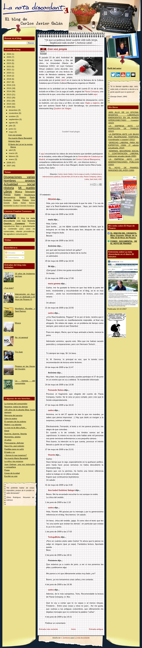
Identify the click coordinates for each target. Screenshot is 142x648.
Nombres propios (19, 180)
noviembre (14, 113)
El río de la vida (77, 177)
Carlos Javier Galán (65, 174)
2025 (9, 57)
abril (11, 150)
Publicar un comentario (55, 623)
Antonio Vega (14, 141)
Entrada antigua (96, 629)
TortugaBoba (54, 537)
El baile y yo (9, 452)
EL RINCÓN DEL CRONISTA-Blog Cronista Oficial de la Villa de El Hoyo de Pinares (123, 235)
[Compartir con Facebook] (100, 184)
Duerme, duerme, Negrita (15, 434)
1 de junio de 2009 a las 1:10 (58, 502)
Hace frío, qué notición (14, 446)
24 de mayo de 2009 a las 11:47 (59, 367)
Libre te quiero (10, 418)
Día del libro (65, 177)
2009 (9, 107)
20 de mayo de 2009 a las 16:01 (59, 241)
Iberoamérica (9, 197)
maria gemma (54, 284)
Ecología (7, 200)
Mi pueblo (26, 188)
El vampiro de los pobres (15, 422)
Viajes (17, 194)
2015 (9, 88)
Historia (9, 188)
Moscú (18, 323)
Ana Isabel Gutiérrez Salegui (61, 490)
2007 (9, 166)
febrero (12, 156)
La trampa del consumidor (15, 404)
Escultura (16, 205)
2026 (9, 54)
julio (11, 126)
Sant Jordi (93, 179)
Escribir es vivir (10, 476)
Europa (17, 200)
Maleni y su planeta (12, 425)
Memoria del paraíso (13, 415)
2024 (9, 60)
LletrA (63, 80)
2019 (9, 76)
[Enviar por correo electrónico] (91, 184)
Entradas (11, 253)
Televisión (30, 191)
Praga (7, 470)
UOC (100, 179)
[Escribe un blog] (94, 184)
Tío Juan (19, 352)
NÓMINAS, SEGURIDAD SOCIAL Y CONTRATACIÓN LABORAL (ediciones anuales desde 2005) (123, 153)
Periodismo (30, 205)
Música (18, 191)
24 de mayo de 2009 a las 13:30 (59, 385)
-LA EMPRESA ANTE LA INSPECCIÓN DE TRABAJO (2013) (123, 128)
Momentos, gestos (12, 437)
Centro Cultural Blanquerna (88, 159)
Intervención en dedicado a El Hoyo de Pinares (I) (25, 296)
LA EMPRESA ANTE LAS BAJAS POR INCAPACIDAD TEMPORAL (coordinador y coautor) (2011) (123, 137)
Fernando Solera (56, 390)
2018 (9, 79)
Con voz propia (15, 135)
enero (12, 159)
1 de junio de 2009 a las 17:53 (58, 532)
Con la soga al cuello (82, 174)
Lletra (87, 179)
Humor (23, 203)
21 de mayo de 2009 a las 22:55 (59, 308)
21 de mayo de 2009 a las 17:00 (59, 278)
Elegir (6, 431)
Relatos (22, 197)
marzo (12, 153)
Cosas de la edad (12, 473)
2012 (9, 98)
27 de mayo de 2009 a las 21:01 (59, 449)
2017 (9, 82)
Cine (33, 200)
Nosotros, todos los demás (16, 407)
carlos (51, 313)
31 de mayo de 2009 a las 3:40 (59, 485)
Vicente (51, 455)
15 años (7, 440)
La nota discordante (82, 638)
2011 (9, 101)
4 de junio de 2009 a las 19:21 (58, 617)
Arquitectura (29, 195)
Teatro (15, 203)
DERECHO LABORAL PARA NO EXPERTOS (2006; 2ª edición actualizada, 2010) (123, 145)
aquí (95, 94)
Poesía (7, 194)
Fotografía (23, 205)
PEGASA (52, 199)
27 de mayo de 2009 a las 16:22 (59, 405)
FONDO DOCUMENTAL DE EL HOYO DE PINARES (123, 242)
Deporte (7, 203)
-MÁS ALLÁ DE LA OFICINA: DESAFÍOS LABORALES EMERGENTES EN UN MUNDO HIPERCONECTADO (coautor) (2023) (123, 117)
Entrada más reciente (48, 629)
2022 (9, 67)
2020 (9, 73)
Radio (32, 197)
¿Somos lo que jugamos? (15, 455)
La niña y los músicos (13, 461)
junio (11, 129)
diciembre (13, 110)
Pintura (25, 200)
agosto (12, 123)
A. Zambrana (65, 638)
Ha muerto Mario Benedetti (20, 138)
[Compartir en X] (97, 184)
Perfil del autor (114, 68)
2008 (9, 163)
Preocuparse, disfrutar (14, 443)
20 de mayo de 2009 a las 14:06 (59, 214)
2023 (9, 63)
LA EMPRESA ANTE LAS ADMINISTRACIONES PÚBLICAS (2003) (123, 162)
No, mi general (21, 337)
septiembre (14, 119)
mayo (11, 132)
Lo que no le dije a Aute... (15, 428)
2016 (9, 85)
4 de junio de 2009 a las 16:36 (58, 584)
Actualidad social (19, 184)
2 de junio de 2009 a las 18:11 (58, 555)
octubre (12, 116)
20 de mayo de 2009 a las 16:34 (59, 261)
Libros (8, 191)
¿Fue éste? (9, 288)
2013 (9, 95)
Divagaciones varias (19, 177)
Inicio (73, 629)
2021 (9, 70)
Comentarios (13, 257)
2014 (9, 91)
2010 (9, 104)
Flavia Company (92, 91)
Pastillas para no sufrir (14, 449)
